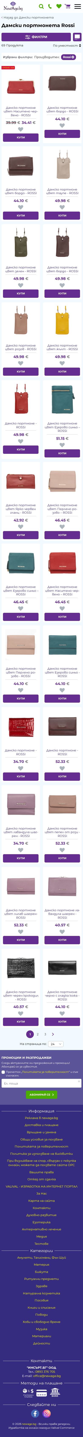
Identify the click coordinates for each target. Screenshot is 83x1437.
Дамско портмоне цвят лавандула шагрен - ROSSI (21, 832)
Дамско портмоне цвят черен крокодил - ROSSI (21, 995)
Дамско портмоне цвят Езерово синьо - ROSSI (62, 672)
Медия (41, 1236)
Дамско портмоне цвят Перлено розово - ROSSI (21, 672)
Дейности (41, 1343)
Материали (41, 1336)
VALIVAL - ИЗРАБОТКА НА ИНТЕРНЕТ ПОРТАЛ (41, 1186)
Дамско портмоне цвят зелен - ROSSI (20, 269)
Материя (41, 1265)
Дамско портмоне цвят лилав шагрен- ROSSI (20, 914)
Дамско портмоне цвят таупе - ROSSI (62, 191)
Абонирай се (40, 1094)
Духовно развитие (41, 1215)
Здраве (41, 1286)
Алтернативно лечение (41, 1229)
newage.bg (29, 1424)
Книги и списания (41, 1307)
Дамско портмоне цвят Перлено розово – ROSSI (62, 508)
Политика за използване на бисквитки (41, 1154)
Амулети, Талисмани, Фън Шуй (41, 1257)
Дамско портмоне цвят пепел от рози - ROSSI (62, 832)
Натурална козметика (41, 1293)
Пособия (41, 1300)
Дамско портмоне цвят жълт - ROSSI (62, 347)
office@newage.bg (47, 1376)
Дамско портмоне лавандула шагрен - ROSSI (62, 914)
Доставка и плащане (42, 1125)
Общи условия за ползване (41, 1139)
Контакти (41, 1208)
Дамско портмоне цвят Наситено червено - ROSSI (21, 111)
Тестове (41, 1244)
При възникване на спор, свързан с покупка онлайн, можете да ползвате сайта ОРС (41, 1163)
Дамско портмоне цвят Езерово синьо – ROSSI (62, 427)
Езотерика (41, 1222)
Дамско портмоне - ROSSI (21, 425)
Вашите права (41, 1172)
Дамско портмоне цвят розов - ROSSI (20, 347)
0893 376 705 (45, 1372)
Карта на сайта (41, 1201)
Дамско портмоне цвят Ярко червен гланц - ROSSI (21, 508)
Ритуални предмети (41, 1279)
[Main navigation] (78, 6)
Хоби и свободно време (41, 1322)
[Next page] (53, 1034)
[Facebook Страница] (35, 1414)
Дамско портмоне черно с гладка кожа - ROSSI (62, 995)
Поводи (41, 1315)
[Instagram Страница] (46, 1414)
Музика (41, 1329)
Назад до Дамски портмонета (29, 17)
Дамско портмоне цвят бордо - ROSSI (62, 109)
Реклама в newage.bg (41, 1118)
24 (52, 1044)
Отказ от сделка (41, 1179)
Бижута (41, 1272)
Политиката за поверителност (45, 1071)
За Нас (41, 1193)
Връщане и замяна (41, 1132)
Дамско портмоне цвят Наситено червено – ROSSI (62, 590)
